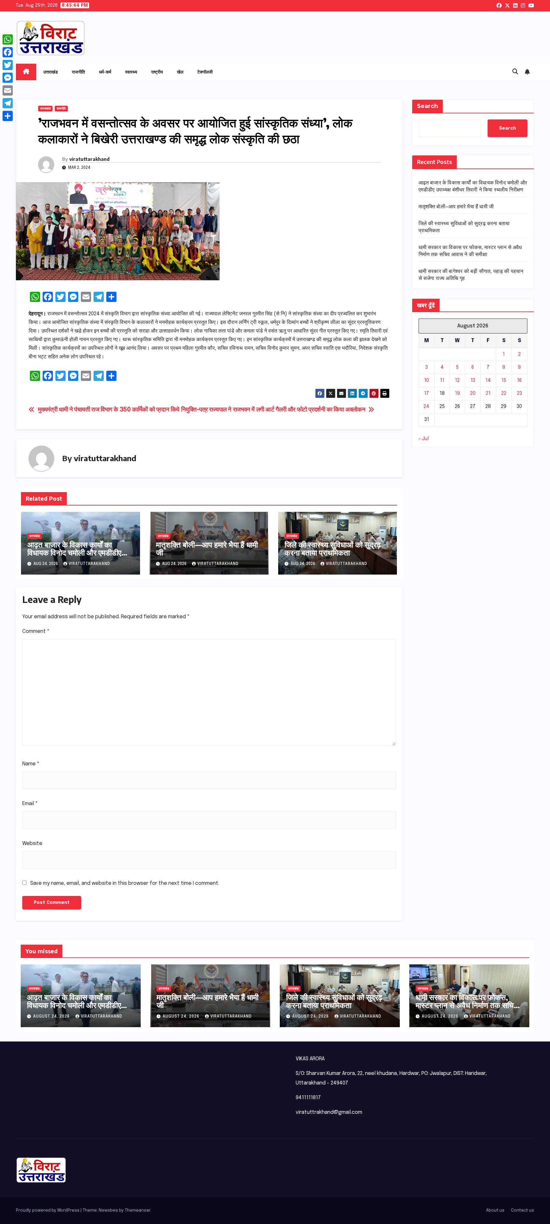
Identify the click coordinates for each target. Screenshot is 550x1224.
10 (426, 380)
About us (495, 1210)
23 (519, 393)
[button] (515, 72)
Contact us (522, 1210)
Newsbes (108, 1210)
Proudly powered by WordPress (48, 1210)
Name (30, 764)
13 (472, 380)
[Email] (7, 90)
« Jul (424, 438)
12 (457, 380)
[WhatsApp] (7, 39)
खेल (180, 72)
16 (519, 380)
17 (426, 393)
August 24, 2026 (52, 1017)
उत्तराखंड (50, 72)
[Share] (7, 116)
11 (442, 380)
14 (488, 380)
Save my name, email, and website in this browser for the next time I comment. (124, 883)
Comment (36, 631)
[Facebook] (7, 52)
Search (427, 106)
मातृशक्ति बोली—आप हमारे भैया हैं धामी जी (207, 548)
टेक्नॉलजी (205, 72)
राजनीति (78, 72)
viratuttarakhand (89, 159)
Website (32, 843)
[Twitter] (7, 65)
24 (426, 406)
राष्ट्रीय (157, 72)
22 (503, 393)
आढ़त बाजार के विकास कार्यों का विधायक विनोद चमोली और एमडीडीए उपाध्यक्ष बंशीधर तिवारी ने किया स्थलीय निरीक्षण (78, 556)
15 (503, 380)
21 (488, 393)
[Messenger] (7, 77)
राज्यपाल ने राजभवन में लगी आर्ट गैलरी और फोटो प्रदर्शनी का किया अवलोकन (287, 410)
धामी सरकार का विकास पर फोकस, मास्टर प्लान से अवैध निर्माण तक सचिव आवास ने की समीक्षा (467, 1005)
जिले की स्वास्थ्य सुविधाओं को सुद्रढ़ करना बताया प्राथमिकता (333, 548)
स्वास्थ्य (131, 72)
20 (473, 393)
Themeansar (137, 1210)
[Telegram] (7, 103)
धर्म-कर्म (105, 72)
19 (457, 393)
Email (30, 803)
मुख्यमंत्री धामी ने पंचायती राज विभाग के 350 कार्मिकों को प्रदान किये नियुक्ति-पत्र (123, 410)
